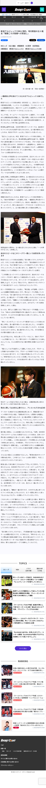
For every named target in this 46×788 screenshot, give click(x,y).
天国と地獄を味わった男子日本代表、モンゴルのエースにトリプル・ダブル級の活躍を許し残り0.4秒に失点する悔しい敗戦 (28, 669)
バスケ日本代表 (32, 17)
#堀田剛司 (20, 46)
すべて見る (23, 648)
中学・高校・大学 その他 (41, 17)
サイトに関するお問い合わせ (9, 758)
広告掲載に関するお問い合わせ (10, 762)
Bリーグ (14, 17)
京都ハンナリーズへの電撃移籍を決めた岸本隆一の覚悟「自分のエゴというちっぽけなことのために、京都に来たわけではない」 (28, 724)
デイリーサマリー (17, 24)
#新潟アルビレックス (16, 49)
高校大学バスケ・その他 (30, 751)
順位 (25, 24)
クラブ (38, 24)
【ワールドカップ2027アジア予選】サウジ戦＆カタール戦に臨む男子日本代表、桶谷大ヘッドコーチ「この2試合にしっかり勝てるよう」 (28, 683)
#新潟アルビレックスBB (33, 49)
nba (17, 570)
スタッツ (31, 24)
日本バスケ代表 (17, 673)
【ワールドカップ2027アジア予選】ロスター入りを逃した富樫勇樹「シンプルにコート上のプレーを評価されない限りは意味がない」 (28, 697)
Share (42, 40)
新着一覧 (3, 748)
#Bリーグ (4, 46)
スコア (7, 24)
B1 (16, 727)
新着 (5, 17)
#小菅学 (28, 46)
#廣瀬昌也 (4, 49)
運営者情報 (4, 755)
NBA (23, 17)
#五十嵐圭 (12, 46)
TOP (2, 745)
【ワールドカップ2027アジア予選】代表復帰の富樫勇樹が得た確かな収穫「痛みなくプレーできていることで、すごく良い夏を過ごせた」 (28, 710)
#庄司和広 (35, 46)
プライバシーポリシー (7, 765)
